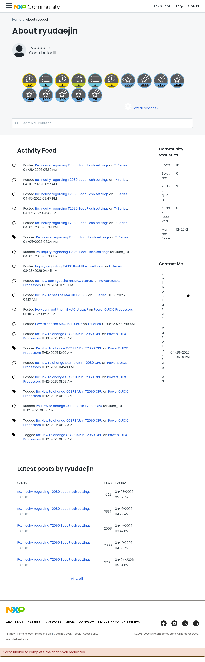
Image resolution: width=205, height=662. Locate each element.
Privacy (10, 634)
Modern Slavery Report (67, 634)
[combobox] (102, 123)
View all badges (143, 108)
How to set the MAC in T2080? (58, 324)
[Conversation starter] (46, 80)
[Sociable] (29, 80)
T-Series (120, 165)
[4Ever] (29, 95)
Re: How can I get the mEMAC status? (64, 280)
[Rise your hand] (95, 80)
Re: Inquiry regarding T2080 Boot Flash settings (71, 165)
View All (77, 578)
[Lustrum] (177, 80)
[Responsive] (62, 80)
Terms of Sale (43, 634)
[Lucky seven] (144, 80)
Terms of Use (25, 634)
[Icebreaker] (111, 80)
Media (70, 622)
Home (16, 19)
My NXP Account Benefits (119, 622)
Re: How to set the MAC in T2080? (61, 295)
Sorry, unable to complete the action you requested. (44, 652)
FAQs (180, 6)
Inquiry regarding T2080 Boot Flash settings (69, 266)
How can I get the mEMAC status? (61, 309)
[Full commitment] (62, 95)
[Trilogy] (46, 95)
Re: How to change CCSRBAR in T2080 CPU (68, 334)
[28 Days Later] (95, 95)
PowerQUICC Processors (113, 309)
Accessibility (90, 634)
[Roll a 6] (161, 80)
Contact (86, 622)
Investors (53, 622)
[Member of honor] (128, 80)
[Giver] (78, 80)
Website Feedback (17, 639)
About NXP (14, 622)
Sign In (193, 6)
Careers (34, 622)
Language (162, 6)
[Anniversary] (78, 95)
